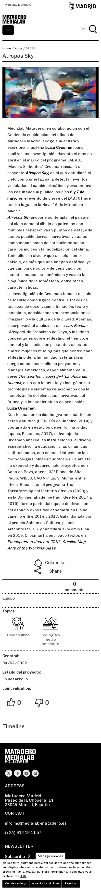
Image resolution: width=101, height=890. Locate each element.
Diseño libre (18, 635)
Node (18, 48)
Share (55, 571)
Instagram (35, 773)
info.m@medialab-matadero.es (36, 823)
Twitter (9, 773)
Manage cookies (50, 856)
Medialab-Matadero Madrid (17, 19)
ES (84, 29)
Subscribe (15, 856)
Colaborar (56, 562)
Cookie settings (15, 883)
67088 (31, 48)
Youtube (26, 773)
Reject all (71, 883)
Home (6, 48)
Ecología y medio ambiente (50, 639)
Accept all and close (45, 883)
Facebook (17, 773)
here (23, 876)
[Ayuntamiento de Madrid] (82, 5)
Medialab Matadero (18, 4)
